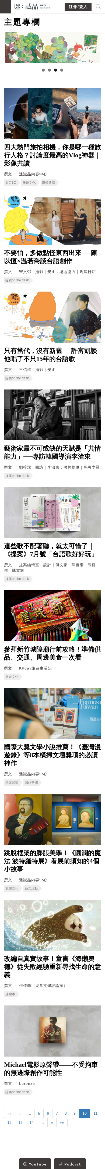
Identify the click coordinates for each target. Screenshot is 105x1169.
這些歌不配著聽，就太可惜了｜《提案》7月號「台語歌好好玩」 (51, 550)
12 (9, 1122)
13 (20, 1122)
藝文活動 (31, 888)
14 (31, 1122)
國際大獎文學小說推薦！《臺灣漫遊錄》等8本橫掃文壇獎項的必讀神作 (52, 755)
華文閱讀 (11, 782)
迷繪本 (10, 994)
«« (10, 1113)
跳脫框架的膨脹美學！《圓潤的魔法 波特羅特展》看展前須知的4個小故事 (52, 861)
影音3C (10, 183)
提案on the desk (17, 280)
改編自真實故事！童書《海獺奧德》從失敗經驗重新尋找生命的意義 (52, 966)
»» (62, 1122)
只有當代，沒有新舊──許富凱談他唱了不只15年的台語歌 (50, 354)
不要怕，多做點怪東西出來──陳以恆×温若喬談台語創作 (50, 256)
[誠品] (32, 6)
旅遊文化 (29, 183)
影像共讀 (48, 183)
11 (95, 1113)
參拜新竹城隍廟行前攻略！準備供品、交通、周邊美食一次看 (52, 653)
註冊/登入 (78, 7)
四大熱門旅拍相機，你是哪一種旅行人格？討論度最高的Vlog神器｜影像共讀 (52, 155)
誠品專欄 (31, 782)
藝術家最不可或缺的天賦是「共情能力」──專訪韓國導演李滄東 (52, 452)
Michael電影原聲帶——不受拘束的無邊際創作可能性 (51, 1068)
